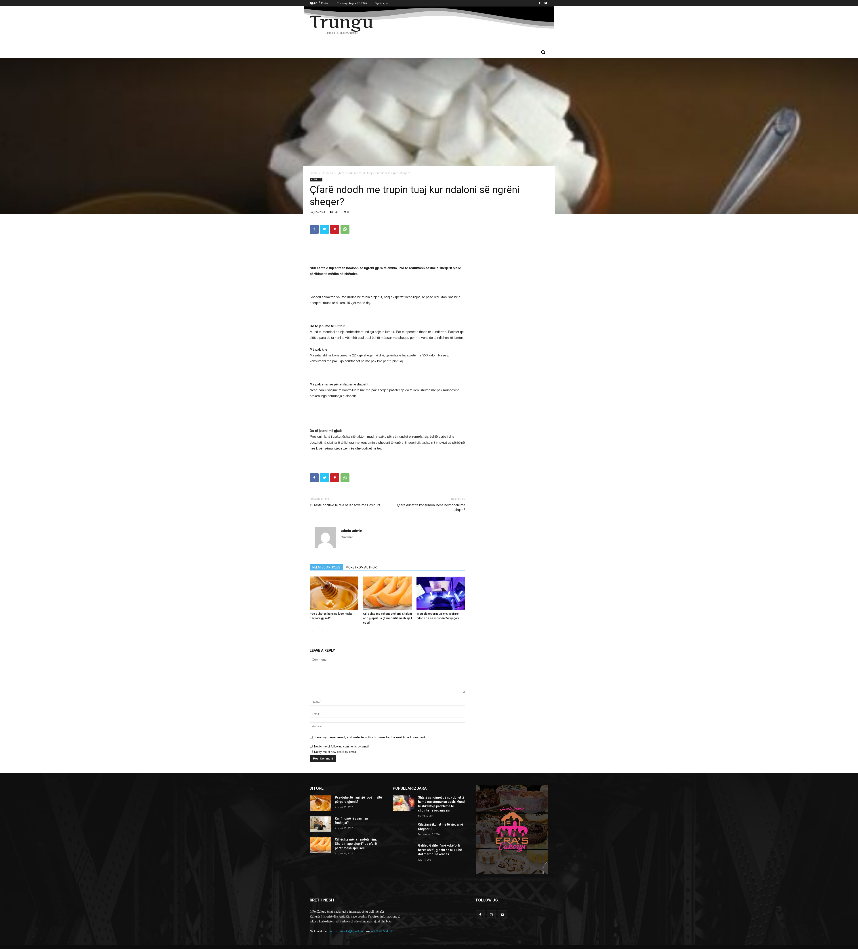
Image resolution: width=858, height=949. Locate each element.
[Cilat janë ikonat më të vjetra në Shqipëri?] (403, 830)
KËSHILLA (327, 173)
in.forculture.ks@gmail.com (347, 931)
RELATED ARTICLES (326, 567)
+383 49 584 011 (382, 931)
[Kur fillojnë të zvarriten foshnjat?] (320, 824)
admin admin (351, 530)
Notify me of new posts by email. (335, 751)
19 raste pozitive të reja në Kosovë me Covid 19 (345, 505)
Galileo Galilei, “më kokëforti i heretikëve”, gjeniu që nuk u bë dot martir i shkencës (440, 850)
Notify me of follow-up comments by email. (342, 746)
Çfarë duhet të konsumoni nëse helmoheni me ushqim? (431, 507)
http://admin (347, 537)
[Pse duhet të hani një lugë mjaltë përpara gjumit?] (334, 593)
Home (314, 173)
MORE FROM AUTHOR (361, 567)
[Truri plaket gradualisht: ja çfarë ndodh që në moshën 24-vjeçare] (440, 593)
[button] (543, 52)
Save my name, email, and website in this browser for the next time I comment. (370, 737)
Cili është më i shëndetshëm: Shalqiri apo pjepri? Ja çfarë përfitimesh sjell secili (387, 618)
